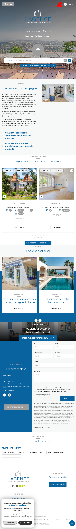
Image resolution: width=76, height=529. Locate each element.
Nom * (36, 343)
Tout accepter (25, 522)
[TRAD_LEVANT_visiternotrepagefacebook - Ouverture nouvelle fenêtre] (4, 395)
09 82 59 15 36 (8, 381)
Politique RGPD (58, 519)
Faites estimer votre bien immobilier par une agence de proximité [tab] (19, 146)
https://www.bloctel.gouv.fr (39, 421)
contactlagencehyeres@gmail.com (15, 384)
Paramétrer (10, 522)
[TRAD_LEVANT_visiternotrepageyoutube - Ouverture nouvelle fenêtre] (9, 395)
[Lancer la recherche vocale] (38, 49)
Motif (36, 362)
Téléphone (38, 353)
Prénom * (58, 343)
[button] (40, 237)
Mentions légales (38, 519)
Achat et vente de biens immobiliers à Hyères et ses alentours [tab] (18, 136)
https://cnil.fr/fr (65, 414)
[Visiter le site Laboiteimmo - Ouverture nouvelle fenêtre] (41, 524)
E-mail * (58, 353)
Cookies (68, 519)
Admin (48, 519)
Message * (37, 371)
